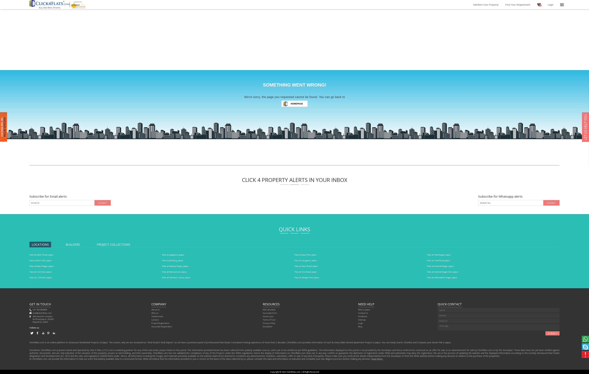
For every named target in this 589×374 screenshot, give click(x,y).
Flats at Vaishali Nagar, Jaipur (440, 266)
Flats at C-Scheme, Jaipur (40, 277)
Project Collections (113, 244)
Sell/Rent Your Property (486, 4)
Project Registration (160, 323)
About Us (155, 309)
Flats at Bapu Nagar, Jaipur (41, 266)
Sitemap (362, 319)
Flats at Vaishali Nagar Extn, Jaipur (442, 271)
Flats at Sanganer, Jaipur (305, 260)
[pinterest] (48, 334)
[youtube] (42, 334)
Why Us (154, 313)
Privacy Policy (269, 323)
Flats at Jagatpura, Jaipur (173, 254)
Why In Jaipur (364, 309)
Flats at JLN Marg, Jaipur (172, 260)
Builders (73, 244)
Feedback (362, 316)
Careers (155, 319)
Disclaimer (267, 326)
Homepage (297, 103)
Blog (360, 326)
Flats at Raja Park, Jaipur (305, 254)
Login (550, 4)
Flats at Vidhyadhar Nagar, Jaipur (442, 277)
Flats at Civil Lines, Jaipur (40, 271)
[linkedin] (54, 334)
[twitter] (31, 334)
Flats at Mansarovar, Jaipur (174, 271)
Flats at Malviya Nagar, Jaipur (175, 266)
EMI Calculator (269, 309)
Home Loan (268, 316)
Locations (40, 244)
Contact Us (363, 313)
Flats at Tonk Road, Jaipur (438, 260)
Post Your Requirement (517, 4)
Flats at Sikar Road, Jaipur (306, 266)
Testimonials (157, 316)
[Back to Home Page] (49, 8)
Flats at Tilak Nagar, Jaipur (439, 254)
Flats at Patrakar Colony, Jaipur (176, 277)
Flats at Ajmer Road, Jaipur (41, 254)
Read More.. (377, 358)
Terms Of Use (269, 319)
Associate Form (270, 313)
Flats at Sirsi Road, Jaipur (305, 271)
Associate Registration (161, 326)
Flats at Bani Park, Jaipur (40, 260)
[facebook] (37, 334)
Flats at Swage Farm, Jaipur (306, 277)
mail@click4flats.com (42, 313)
